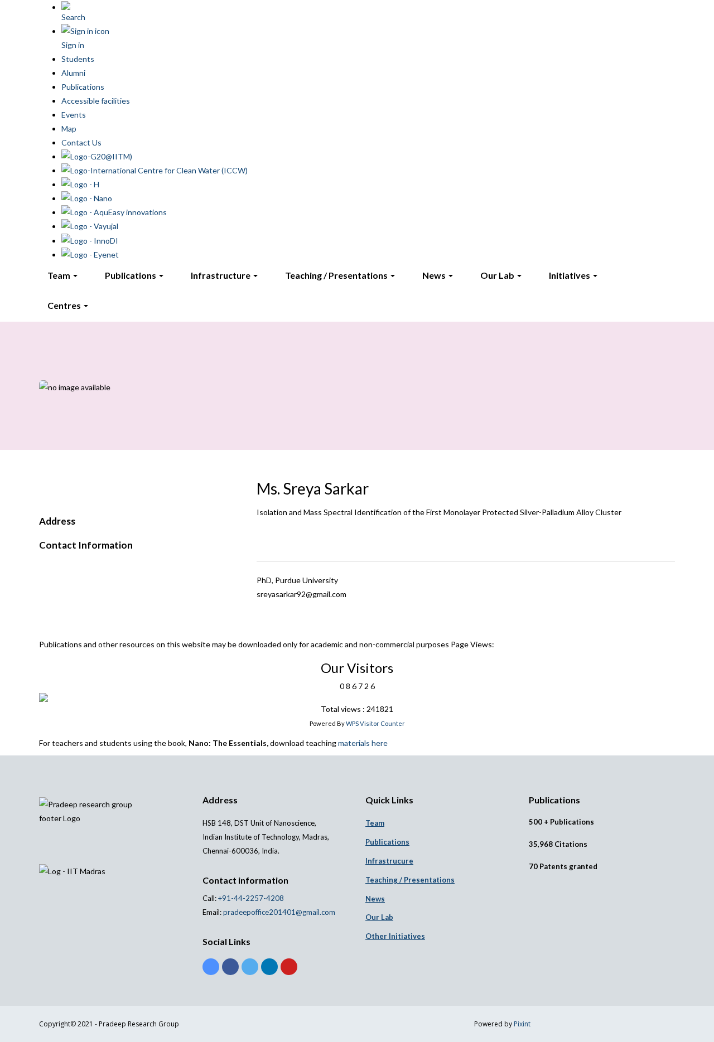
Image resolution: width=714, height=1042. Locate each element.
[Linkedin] (269, 966)
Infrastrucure (389, 860)
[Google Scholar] (210, 966)
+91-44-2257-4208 (250, 898)
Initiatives (570, 275)
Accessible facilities (95, 100)
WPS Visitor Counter (375, 723)
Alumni (73, 72)
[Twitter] (250, 966)
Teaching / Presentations (337, 275)
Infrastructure (221, 275)
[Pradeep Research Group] (39, 160)
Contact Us (81, 142)
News (434, 275)
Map (68, 128)
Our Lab (498, 275)
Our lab (379, 917)
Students (77, 59)
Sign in (72, 45)
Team (59, 275)
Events (73, 114)
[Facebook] (230, 966)
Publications (82, 86)
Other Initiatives (395, 936)
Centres (65, 305)
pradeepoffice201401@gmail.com (279, 912)
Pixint (522, 1024)
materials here (363, 743)
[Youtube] (289, 966)
